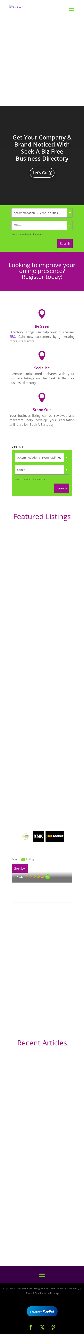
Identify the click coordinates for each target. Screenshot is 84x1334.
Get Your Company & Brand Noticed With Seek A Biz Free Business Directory (42, 147)
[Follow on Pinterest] (53, 1327)
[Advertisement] (42, 62)
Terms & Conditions (36, 1293)
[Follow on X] (42, 1327)
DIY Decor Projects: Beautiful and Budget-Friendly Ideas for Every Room (40, 1111)
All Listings (53, 1293)
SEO (12, 336)
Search (65, 243)
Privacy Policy (72, 1288)
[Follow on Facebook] (31, 1327)
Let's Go (40, 172)
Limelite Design (55, 1288)
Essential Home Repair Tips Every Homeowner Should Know (36, 1181)
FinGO (18, 877)
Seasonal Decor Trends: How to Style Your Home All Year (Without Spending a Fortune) (42, 1239)
